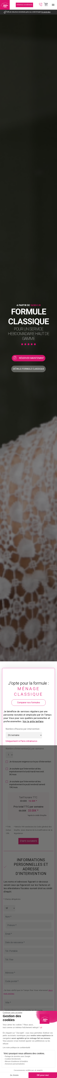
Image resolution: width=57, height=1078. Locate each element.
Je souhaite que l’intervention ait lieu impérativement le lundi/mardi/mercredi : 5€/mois (27, 771)
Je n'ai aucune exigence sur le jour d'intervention (30, 761)
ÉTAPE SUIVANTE (28, 841)
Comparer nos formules (28, 702)
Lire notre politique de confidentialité (16, 1048)
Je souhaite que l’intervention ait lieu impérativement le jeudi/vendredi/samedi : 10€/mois (27, 784)
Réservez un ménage (24, 5)
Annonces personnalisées (15, 1064)
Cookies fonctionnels (13, 1059)
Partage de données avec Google (17, 1056)
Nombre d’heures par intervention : (23, 729)
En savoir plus (45, 12)
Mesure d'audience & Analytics (16, 1061)
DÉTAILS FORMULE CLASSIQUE (28, 369)
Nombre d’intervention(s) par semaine (25, 748)
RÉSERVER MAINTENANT (31, 358)
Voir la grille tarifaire (33, 721)
